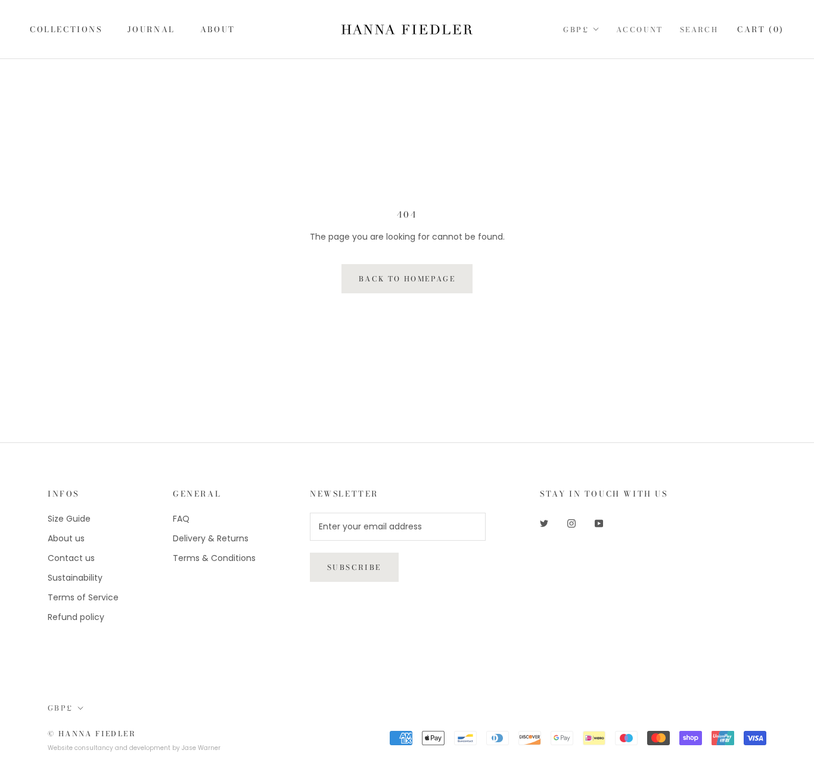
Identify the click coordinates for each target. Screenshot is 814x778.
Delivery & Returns (210, 538)
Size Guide (69, 519)
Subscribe (354, 567)
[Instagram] (571, 523)
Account (639, 29)
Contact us (71, 558)
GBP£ (576, 29)
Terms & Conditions (214, 558)
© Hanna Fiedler (92, 733)
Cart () (760, 29)
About (217, 29)
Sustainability (75, 578)
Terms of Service (83, 597)
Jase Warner (201, 747)
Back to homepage (407, 278)
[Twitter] (544, 523)
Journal (151, 29)
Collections (66, 29)
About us (66, 538)
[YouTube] (599, 523)
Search (699, 29)
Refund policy (76, 617)
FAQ (181, 519)
